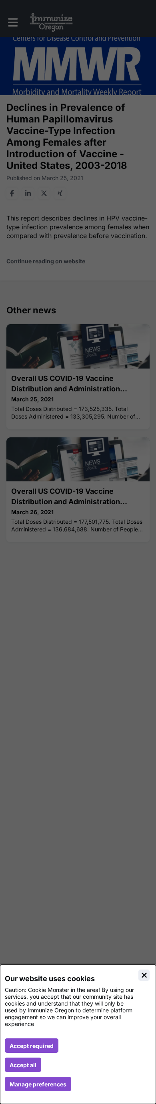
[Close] (144, 975)
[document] (78, 1034)
